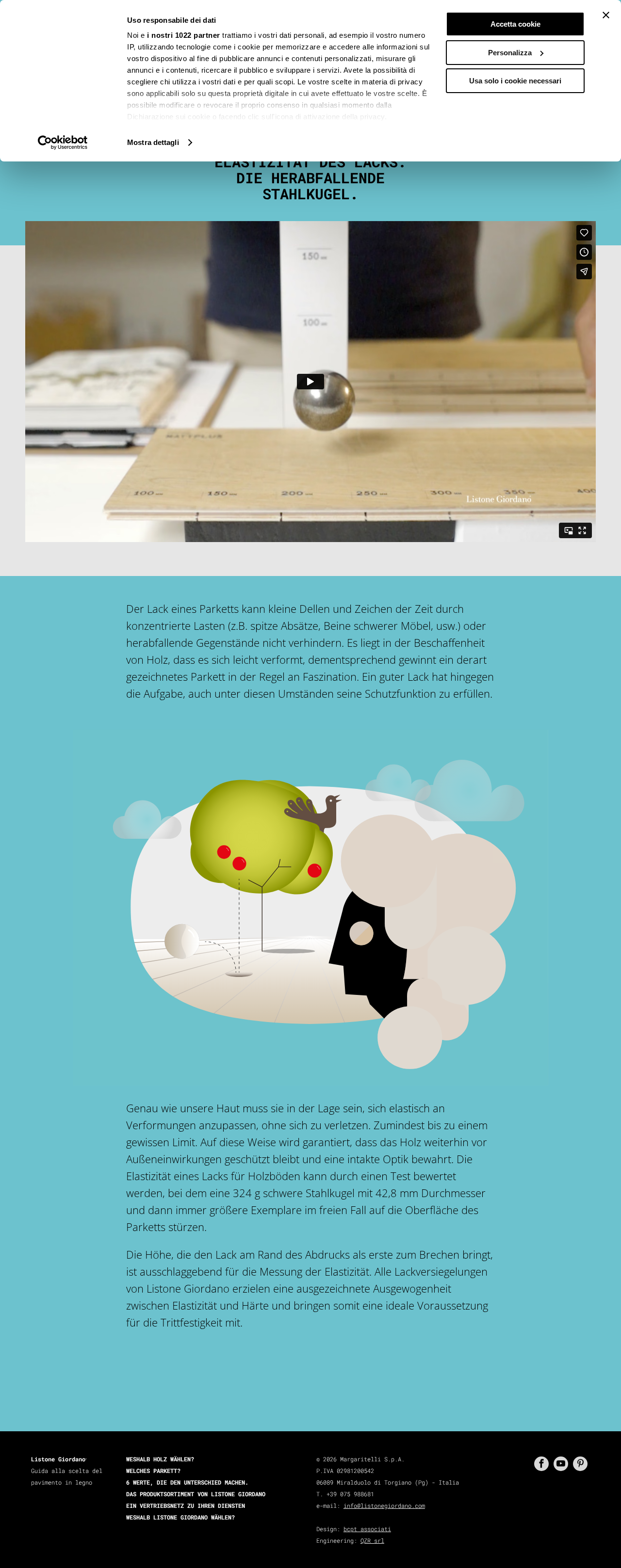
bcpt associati (367, 1529)
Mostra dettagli (153, 142)
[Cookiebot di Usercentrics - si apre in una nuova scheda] (62, 142)
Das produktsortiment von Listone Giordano (195, 1494)
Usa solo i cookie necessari (515, 81)
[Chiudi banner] (606, 15)
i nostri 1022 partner (183, 35)
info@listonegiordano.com (384, 1505)
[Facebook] (541, 1463)
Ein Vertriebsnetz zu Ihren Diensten (185, 1505)
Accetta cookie (515, 24)
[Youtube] (561, 1463)
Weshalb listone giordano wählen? (180, 1517)
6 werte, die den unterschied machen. (187, 1482)
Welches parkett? (153, 1470)
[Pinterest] (580, 1463)
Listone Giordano (58, 1459)
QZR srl (372, 1540)
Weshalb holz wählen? (160, 1459)
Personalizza (510, 52)
